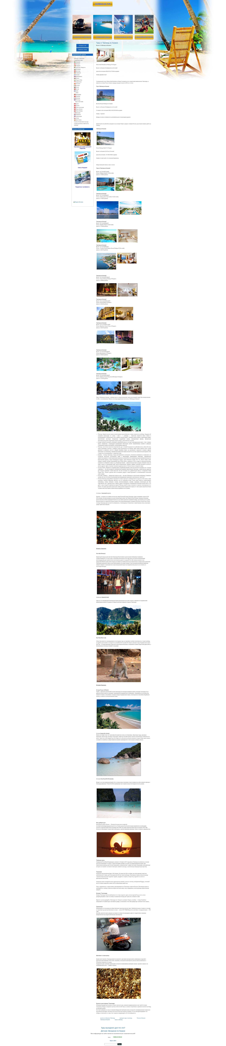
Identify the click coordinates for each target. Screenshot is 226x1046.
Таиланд (78, 100)
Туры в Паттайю (79, 101)
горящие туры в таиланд (126, 1018)
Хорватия (78, 114)
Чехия (77, 118)
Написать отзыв (82, 49)
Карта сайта (113, 1040)
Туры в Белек (79, 109)
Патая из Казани (141, 1018)
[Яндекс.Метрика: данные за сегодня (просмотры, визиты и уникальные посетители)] (78, 202)
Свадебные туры (78, 60)
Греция (77, 74)
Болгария (78, 69)
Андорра (78, 65)
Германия (78, 73)
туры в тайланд (118, 1019)
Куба (77, 91)
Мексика (78, 98)
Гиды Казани (119, 10)
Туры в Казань (90, 10)
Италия (78, 85)
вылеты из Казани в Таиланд (107, 1018)
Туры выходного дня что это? (113, 1028)
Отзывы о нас (82, 45)
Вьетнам (78, 71)
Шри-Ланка (78, 120)
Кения (77, 87)
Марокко (78, 96)
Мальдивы (78, 94)
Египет (77, 78)
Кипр (77, 92)
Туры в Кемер (79, 111)
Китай (77, 89)
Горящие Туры (105, 10)
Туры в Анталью (80, 107)
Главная (77, 10)
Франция (78, 112)
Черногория (79, 116)
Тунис (77, 103)
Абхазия (78, 62)
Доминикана (79, 76)
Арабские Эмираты (81, 67)
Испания (78, 83)
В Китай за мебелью (79, 58)
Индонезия (78, 82)
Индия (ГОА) (79, 80)
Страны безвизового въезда (81, 121)
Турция (77, 105)
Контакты (132, 10)
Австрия (78, 63)
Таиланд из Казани (105, 1019)
